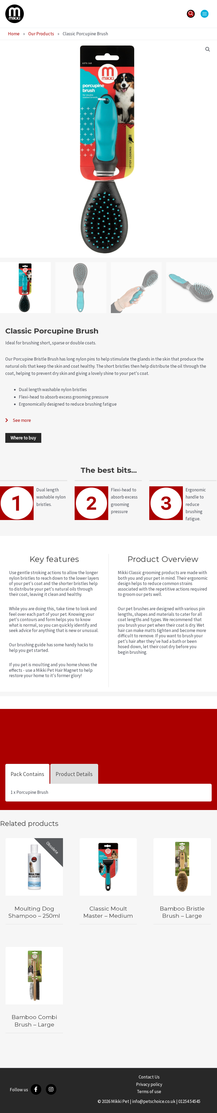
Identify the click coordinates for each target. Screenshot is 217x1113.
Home (14, 34)
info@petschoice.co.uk (153, 1101)
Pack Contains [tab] (27, 774)
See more (22, 420)
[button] (191, 14)
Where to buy (23, 438)
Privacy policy (149, 1084)
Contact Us (149, 1077)
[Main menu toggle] (204, 14)
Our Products (41, 34)
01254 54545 (189, 1101)
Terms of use (149, 1091)
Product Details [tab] (74, 774)
